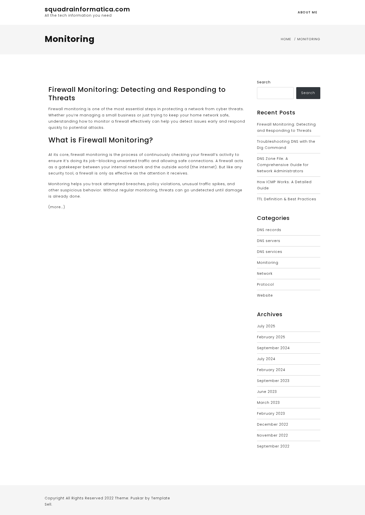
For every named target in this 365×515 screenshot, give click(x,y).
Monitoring (267, 262)
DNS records (269, 229)
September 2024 (273, 347)
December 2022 (272, 424)
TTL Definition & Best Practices (286, 199)
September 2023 (273, 380)
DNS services (269, 251)
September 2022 (273, 446)
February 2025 (271, 337)
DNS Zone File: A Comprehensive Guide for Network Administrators (283, 164)
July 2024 (266, 358)
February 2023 (271, 413)
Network (265, 273)
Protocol (265, 284)
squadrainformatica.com (87, 9)
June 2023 (267, 391)
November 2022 (272, 435)
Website (265, 295)
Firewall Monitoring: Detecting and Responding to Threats (137, 94)
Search (264, 82)
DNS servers (268, 240)
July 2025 (266, 326)
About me (307, 12)
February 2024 (271, 369)
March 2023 (268, 402)
